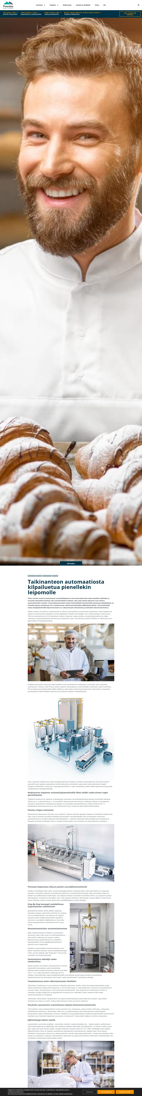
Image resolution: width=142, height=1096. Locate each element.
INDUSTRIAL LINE (31, 13)
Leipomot (55, 576)
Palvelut (53, 5)
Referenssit (67, 5)
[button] (138, 5)
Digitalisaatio (47, 576)
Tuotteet (39, 5)
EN (105, 5)
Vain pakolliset (106, 1092)
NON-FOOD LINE (52, 13)
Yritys (97, 5)
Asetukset (89, 1092)
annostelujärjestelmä (35, 576)
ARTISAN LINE (10, 13)
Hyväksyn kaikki (124, 1092)
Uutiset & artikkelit (83, 5)
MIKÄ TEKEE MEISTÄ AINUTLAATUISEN (81, 13)
